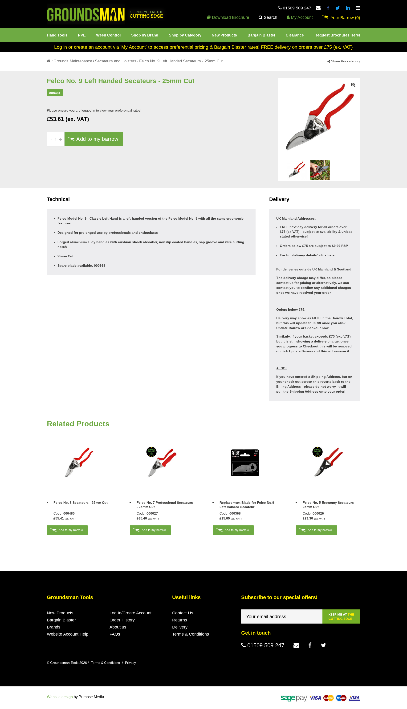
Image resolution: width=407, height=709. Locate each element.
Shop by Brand (144, 35)
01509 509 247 (296, 8)
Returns (179, 620)
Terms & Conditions (190, 634)
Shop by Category (185, 35)
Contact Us (182, 613)
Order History (122, 620)
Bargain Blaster (261, 35)
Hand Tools (57, 35)
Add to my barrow (97, 139)
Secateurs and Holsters (115, 61)
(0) (345, 17)
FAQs (115, 634)
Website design (60, 697)
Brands (53, 627)
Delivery (179, 627)
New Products (224, 35)
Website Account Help (67, 634)
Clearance (295, 35)
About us (118, 627)
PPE (82, 35)
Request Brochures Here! (337, 35)
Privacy (130, 663)
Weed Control (108, 35)
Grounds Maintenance (72, 61)
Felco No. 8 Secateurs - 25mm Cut (80, 502)
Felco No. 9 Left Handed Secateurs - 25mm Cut (181, 61)
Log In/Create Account (130, 613)
